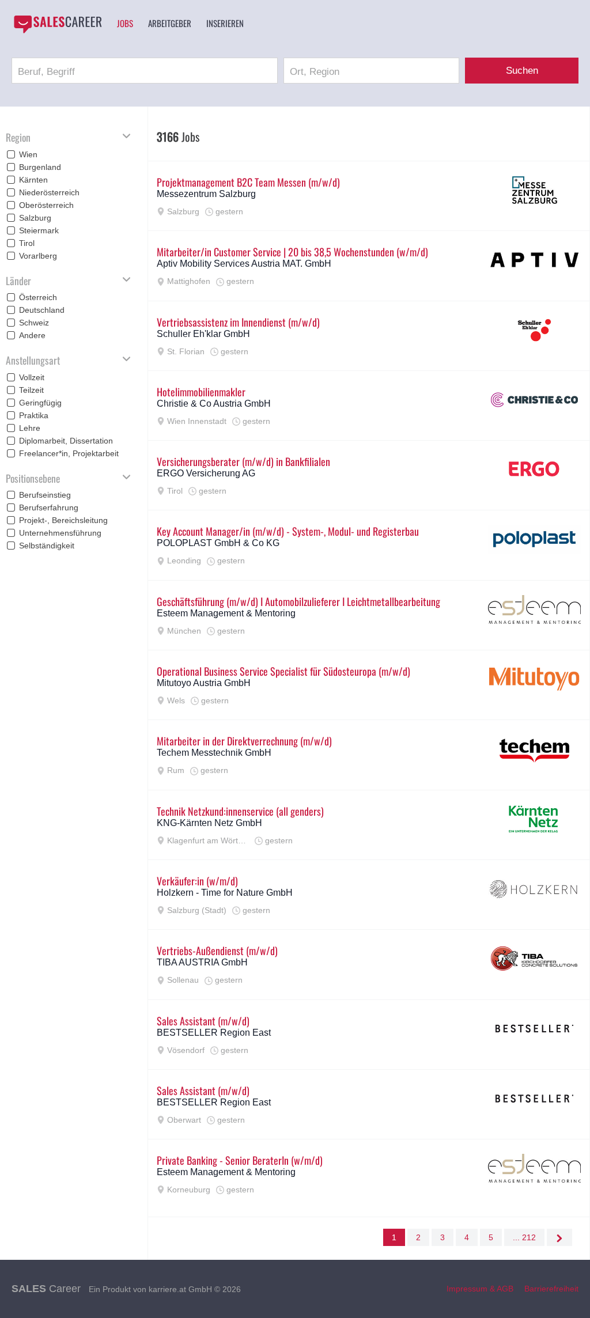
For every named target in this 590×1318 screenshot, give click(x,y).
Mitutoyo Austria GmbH (204, 683)
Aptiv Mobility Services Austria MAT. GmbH (244, 263)
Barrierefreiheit (551, 1288)
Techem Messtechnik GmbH (214, 753)
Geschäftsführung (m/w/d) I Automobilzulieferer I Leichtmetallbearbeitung (298, 601)
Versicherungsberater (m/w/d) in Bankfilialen (243, 461)
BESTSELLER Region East (214, 1032)
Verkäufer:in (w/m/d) (197, 880)
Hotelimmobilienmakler (201, 391)
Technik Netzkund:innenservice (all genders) (240, 811)
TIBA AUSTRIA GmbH (202, 962)
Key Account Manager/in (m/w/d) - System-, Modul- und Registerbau (288, 531)
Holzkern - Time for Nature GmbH (225, 892)
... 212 (524, 1237)
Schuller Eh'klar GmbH (203, 334)
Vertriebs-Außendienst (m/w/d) (217, 950)
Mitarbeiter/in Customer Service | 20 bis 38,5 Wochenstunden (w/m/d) (292, 251)
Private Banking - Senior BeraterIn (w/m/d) (240, 1160)
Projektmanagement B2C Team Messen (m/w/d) (248, 182)
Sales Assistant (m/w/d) (203, 1020)
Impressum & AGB (480, 1288)
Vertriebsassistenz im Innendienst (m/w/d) (238, 322)
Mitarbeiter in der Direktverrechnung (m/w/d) (244, 740)
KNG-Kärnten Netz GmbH (209, 823)
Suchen (522, 70)
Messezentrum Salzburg (206, 194)
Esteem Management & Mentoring (226, 613)
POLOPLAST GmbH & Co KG (218, 543)
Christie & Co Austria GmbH (214, 403)
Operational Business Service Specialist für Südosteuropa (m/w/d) (283, 671)
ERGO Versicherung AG (206, 473)
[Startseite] (58, 24)
